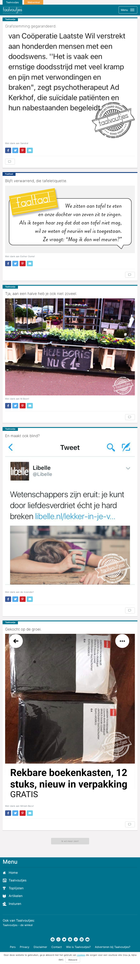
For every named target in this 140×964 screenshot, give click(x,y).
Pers (13, 947)
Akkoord (72, 959)
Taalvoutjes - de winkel (18, 925)
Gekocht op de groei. (23, 629)
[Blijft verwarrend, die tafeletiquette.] (70, 219)
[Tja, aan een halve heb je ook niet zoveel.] (70, 346)
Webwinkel (33, 2)
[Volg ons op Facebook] (53, 939)
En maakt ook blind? (22, 436)
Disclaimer (40, 947)
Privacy (24, 947)
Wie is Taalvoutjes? (78, 947)
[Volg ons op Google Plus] (70, 939)
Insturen (15, 904)
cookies (81, 955)
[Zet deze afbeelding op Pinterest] (23, 150)
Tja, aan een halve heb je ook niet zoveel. (41, 293)
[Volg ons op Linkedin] (82, 939)
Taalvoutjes (12, 2)
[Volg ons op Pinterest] (76, 939)
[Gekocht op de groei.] (70, 718)
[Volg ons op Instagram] (58, 939)
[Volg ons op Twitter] (64, 939)
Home (13, 873)
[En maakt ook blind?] (70, 515)
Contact (56, 947)
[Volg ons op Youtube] (87, 939)
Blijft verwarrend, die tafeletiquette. (36, 181)
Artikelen (16, 896)
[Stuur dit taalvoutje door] (30, 150)
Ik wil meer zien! (70, 841)
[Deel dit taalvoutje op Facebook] (8, 150)
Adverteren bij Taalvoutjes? (112, 947)
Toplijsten (16, 888)
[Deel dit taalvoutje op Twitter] (15, 150)
